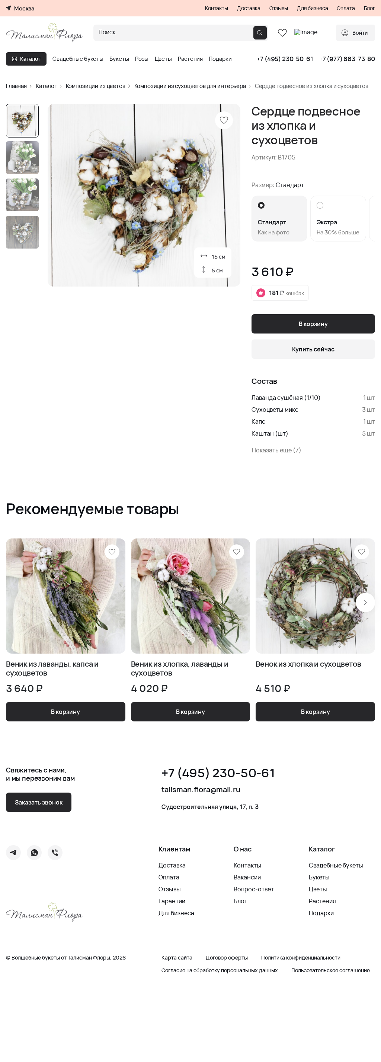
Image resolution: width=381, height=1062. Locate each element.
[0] (282, 33)
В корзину (313, 324)
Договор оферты (227, 957)
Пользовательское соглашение (330, 970)
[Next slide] (365, 602)
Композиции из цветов (95, 86)
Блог (369, 8)
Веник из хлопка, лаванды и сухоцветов (179, 668)
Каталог (30, 58)
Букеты (119, 58)
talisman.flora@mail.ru (200, 789)
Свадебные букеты (77, 58)
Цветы (163, 58)
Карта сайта (176, 957)
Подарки (220, 58)
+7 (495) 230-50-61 (285, 59)
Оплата (346, 8)
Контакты (216, 8)
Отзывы (278, 8)
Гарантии (172, 901)
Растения (190, 58)
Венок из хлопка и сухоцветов (308, 664)
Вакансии (247, 877)
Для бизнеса (312, 8)
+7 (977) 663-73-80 (347, 59)
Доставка (248, 8)
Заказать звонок (39, 802)
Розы (141, 58)
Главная (16, 86)
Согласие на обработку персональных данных (219, 970)
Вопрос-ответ (254, 889)
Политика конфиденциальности (300, 957)
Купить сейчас (313, 349)
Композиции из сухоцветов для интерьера (190, 86)
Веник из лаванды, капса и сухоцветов (52, 668)
